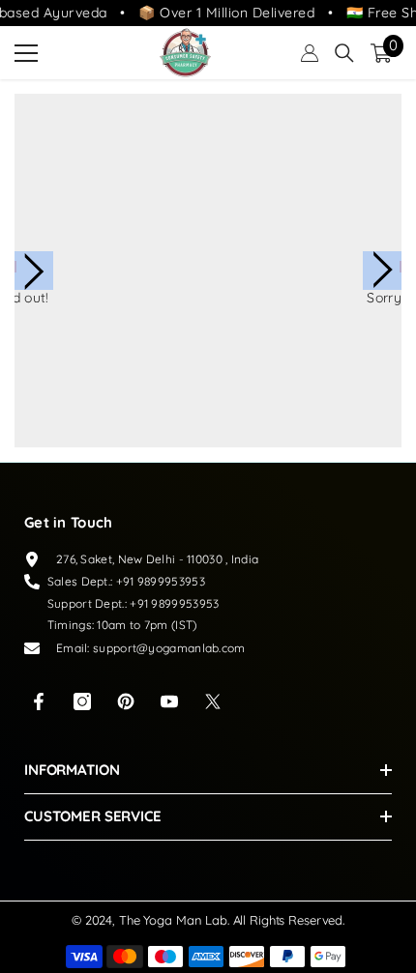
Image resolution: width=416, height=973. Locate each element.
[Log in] (309, 53)
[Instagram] (82, 701)
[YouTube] (169, 701)
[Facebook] (38, 701)
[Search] (344, 53)
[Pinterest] (125, 701)
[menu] (26, 53)
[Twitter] (212, 701)
